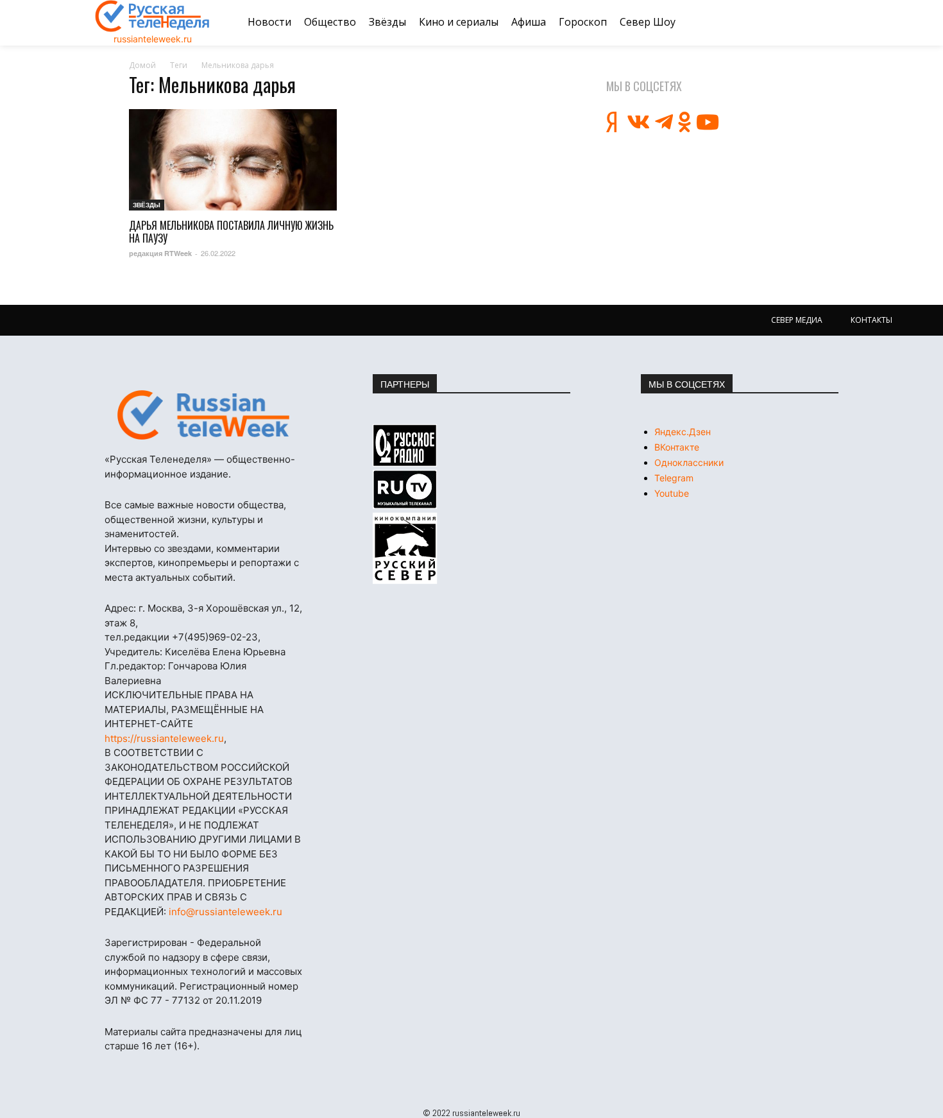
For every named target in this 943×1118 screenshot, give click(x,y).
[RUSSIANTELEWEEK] (152, 16)
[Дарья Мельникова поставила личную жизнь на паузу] (233, 160)
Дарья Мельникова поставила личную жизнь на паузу (231, 232)
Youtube (671, 493)
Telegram (673, 477)
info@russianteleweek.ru (225, 912)
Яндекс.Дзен (682, 431)
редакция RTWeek (160, 253)
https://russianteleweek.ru (164, 738)
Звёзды (146, 204)
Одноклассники (689, 462)
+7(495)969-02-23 (215, 637)
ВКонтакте (676, 447)
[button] (832, 22)
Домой (142, 65)
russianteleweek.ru (153, 38)
